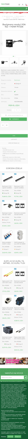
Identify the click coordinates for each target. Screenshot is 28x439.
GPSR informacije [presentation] (13, 143)
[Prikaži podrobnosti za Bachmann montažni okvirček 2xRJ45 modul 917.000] (20, 206)
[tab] (14, 136)
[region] (14, 410)
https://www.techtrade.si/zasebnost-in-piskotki (12, 425)
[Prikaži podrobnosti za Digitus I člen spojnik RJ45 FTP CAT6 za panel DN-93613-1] (8, 300)
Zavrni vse (10, 436)
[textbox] (12, 8)
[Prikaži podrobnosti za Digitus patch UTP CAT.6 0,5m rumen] (8, 274)
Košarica (26, 4)
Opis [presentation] (14, 135)
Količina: (9, 110)
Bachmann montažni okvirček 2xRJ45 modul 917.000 (19, 215)
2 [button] (14, 56)
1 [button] (13, 56)
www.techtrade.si (17, 432)
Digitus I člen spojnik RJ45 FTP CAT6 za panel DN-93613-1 (7, 309)
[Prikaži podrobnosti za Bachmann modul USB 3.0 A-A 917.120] (20, 300)
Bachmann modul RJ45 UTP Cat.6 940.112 (7, 339)
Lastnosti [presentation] (14, 139)
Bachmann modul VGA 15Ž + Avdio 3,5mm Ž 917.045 (7, 215)
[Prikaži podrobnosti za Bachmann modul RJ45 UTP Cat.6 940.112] (8, 330)
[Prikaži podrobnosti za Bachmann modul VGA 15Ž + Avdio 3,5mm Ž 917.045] (8, 206)
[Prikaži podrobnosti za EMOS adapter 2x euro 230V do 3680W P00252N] (20, 235)
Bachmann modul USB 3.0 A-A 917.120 (19, 308)
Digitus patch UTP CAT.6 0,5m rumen (7, 282)
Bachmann (17, 80)
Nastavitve (3, 436)
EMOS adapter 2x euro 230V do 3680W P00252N (19, 244)
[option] (14, 62)
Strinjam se (17, 436)
